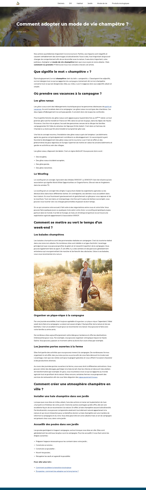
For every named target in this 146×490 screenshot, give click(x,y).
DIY (70, 3)
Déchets (61, 3)
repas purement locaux (88, 377)
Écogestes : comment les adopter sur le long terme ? (57, 471)
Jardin (90, 3)
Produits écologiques (120, 3)
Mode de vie (102, 3)
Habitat (80, 3)
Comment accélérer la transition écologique (53, 468)
